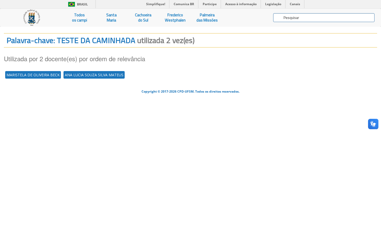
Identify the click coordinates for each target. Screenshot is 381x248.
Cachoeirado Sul (143, 17)
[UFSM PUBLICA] (32, 18)
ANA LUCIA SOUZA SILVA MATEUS (94, 74)
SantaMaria (111, 17)
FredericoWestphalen (175, 17)
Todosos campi (79, 17)
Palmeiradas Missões (207, 17)
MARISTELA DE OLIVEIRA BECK (33, 74)
